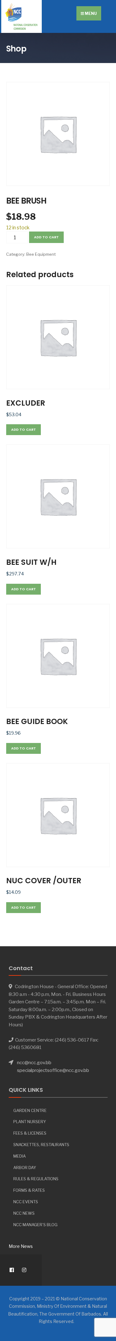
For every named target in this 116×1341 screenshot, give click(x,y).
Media (19, 1156)
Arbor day (24, 1167)
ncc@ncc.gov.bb (34, 1062)
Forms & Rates (29, 1190)
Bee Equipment (41, 254)
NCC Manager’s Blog (35, 1224)
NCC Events (25, 1201)
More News (21, 1246)
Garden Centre (30, 1110)
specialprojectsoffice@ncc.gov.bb (53, 1070)
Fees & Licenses (29, 1133)
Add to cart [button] (23, 429)
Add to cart (46, 237)
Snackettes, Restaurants (41, 1144)
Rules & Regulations (35, 1178)
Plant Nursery (29, 1121)
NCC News (24, 1213)
